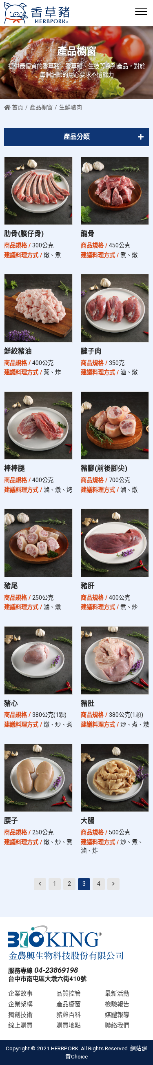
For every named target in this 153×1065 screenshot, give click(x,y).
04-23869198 (56, 970)
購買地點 (68, 1025)
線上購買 (20, 1025)
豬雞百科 (68, 1014)
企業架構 (20, 1004)
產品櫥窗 (41, 107)
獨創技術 (20, 1014)
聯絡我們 (117, 1025)
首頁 (17, 107)
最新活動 (117, 993)
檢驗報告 (117, 1004)
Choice (79, 1056)
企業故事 (20, 993)
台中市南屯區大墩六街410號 (47, 979)
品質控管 (68, 993)
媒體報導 (117, 1014)
